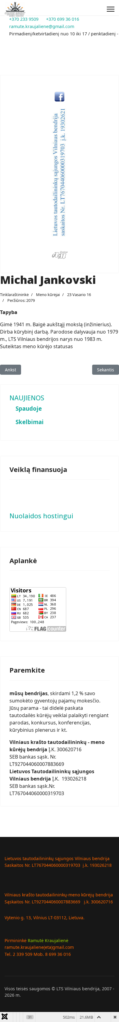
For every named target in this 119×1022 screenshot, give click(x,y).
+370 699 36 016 (62, 19)
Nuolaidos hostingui (41, 515)
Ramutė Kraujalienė (48, 940)
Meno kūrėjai (48, 294)
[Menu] (110, 9)
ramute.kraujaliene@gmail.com (41, 26)
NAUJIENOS (26, 397)
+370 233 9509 (23, 19)
